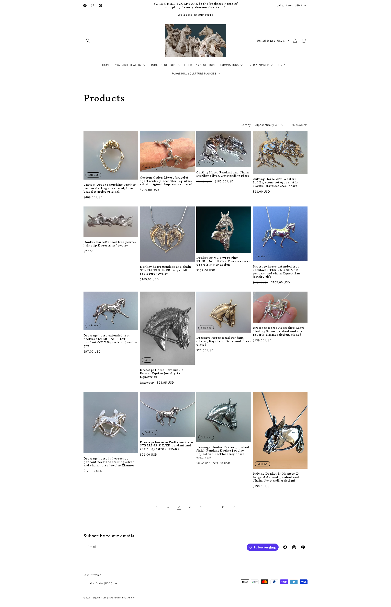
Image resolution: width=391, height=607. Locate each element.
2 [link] (179, 507)
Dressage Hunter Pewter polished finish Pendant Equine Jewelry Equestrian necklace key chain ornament (222, 452)
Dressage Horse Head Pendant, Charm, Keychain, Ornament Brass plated (223, 341)
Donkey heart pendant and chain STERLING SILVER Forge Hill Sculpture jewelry (165, 270)
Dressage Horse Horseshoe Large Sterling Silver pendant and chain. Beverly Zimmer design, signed (279, 331)
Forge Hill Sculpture (102, 597)
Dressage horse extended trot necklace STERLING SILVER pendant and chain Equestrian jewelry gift (276, 272)
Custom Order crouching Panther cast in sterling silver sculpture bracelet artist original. (109, 188)
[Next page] (234, 506)
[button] (87, 40)
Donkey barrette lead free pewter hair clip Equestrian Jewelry (109, 243)
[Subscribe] (152, 547)
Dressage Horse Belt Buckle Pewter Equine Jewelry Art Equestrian (161, 373)
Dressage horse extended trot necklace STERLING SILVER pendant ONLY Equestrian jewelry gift (110, 341)
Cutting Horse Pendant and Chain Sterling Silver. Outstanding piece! (223, 174)
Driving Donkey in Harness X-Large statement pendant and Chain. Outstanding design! (276, 477)
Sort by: (246, 125)
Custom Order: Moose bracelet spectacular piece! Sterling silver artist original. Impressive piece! (166, 181)
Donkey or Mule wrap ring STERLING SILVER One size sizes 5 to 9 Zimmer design (223, 261)
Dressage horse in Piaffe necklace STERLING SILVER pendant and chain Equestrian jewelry (166, 446)
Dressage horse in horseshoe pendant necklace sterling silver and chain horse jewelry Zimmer (108, 462)
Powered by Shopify (124, 597)
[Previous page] (157, 506)
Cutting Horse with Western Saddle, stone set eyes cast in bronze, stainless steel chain (275, 182)
